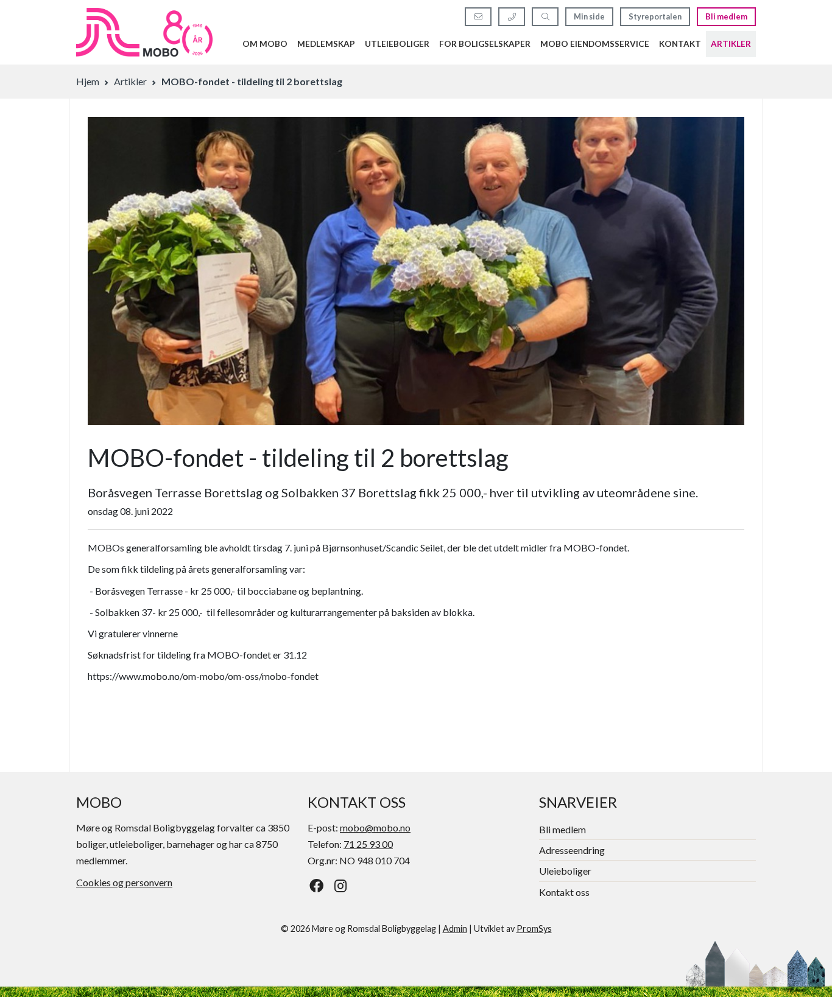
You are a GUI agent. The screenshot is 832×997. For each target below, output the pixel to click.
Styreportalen (655, 16)
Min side (589, 16)
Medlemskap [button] (326, 44)
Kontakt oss (564, 892)
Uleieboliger (565, 870)
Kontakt (680, 44)
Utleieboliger (397, 44)
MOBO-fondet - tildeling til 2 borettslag (251, 81)
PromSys (534, 928)
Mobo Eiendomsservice (594, 44)
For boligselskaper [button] (485, 44)
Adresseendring (572, 850)
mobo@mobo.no (375, 827)
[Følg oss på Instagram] (341, 885)
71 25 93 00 (368, 844)
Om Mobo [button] (264, 44)
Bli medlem (726, 16)
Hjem (87, 81)
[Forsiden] (144, 32)
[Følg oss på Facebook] (316, 885)
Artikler (731, 44)
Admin (455, 928)
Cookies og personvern (124, 882)
